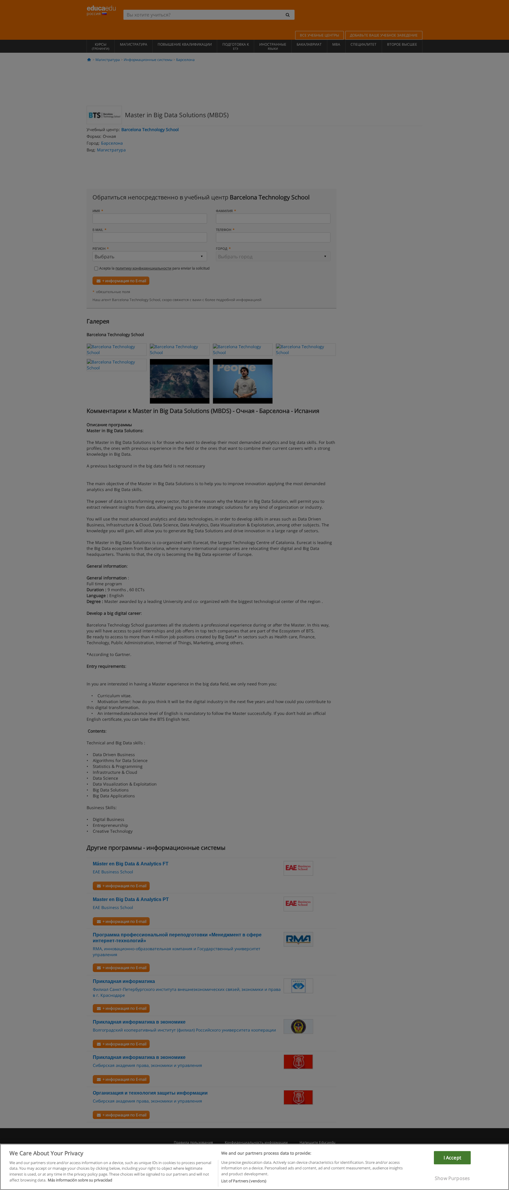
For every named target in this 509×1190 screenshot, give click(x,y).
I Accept (452, 1157)
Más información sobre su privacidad (80, 1180)
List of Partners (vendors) (243, 1181)
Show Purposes (452, 1178)
